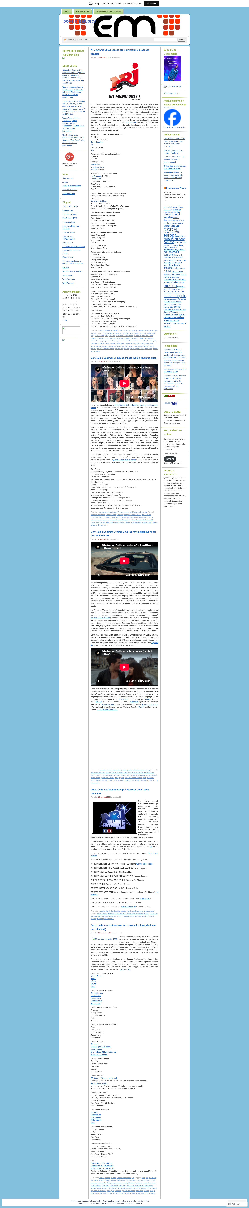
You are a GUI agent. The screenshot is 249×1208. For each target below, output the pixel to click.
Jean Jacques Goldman (140, 520)
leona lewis (149, 1185)
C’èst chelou (145, 899)
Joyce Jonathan (97, 142)
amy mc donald (151, 1178)
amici (176, 207)
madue (112, 343)
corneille (107, 517)
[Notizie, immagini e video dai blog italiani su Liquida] (71, 333)
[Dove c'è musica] (172, 125)
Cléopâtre (95, 1044)
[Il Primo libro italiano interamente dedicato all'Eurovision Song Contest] (63, 58)
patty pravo (173, 299)
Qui (151, 847)
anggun (127, 515)
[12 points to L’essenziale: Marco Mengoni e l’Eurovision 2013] (172, 80)
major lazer (129, 343)
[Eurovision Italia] (171, 93)
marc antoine (112, 1188)
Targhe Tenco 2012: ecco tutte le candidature (73, 128)
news (130, 770)
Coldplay (94, 1183)
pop (156, 330)
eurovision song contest (174, 240)
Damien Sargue (121, 517)
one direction (100, 346)
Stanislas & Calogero (99, 1055)
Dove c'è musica (80, 21)
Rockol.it (65, 267)
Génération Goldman (99, 201)
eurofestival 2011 (171, 230)
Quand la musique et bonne (124, 460)
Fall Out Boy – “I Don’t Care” (102, 1163)
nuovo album (174, 292)
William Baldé (96, 1120)
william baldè (131, 1193)
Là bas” (99, 702)
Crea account (67, 178)
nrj (92, 1191)
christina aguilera (131, 1180)
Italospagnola (67, 243)
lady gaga (115, 341)
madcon (93, 1188)
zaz (150, 349)
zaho (147, 349)
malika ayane (169, 277)
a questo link (131, 123)
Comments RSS (83, 40)
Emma (169, 223)
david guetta (102, 1183)
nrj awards (126, 916)
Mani (97, 522)
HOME (67, 12)
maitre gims (120, 343)
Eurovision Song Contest (108, 12)
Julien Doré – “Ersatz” (99, 1083)
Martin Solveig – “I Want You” (102, 1166)
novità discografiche (137, 512)
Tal (92, 145)
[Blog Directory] (169, 396)
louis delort (142, 341)
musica (151, 330)
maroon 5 (136, 343)
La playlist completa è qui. (107, 710)
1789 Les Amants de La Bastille (118, 333)
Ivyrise (121, 778)
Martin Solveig (96, 1001)
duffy (108, 1183)
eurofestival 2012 (171, 232)
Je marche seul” (108, 704)
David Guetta (96, 996)
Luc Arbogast (96, 176)
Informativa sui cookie (133, 1204)
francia (134, 330)
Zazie (93, 986)
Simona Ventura (170, 312)
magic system (102, 1188)
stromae (118, 349)
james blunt (147, 1183)
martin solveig (123, 1188)
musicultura (181, 286)
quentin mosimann (128, 1191)
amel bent (143, 333)
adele (166, 207)
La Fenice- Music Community (73, 247)
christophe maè (147, 336)
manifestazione (143, 330)
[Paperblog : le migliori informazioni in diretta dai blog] (171, 405)
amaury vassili (111, 515)
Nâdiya (93, 981)
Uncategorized (149, 911)
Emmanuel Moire (97, 167)
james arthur (135, 338)
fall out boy (131, 1183)
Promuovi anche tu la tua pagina (174, 127)
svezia (167, 317)
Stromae (94, 170)
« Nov (64, 320)
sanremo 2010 (169, 310)
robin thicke (133, 346)
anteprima (108, 330)
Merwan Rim (104, 522)
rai (179, 299)
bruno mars (120, 336)
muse (93, 346)
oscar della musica (137, 916)
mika (142, 343)
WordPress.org (68, 283)
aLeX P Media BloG (70, 206)
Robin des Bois (122, 346)
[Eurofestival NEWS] (172, 87)
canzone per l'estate (172, 212)
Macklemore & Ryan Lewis (100, 343)
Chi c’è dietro (82, 12)
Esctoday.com (67, 210)
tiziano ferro (174, 320)
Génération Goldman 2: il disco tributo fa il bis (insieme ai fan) (73, 72)
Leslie (93, 522)
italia (119, 770)
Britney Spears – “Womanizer (102, 1168)
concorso (122, 330)
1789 (104, 333)
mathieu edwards (134, 1188)
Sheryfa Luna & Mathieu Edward (103, 1052)
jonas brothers (96, 1185)
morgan (180, 282)
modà (174, 282)
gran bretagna (172, 266)
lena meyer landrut (179, 274)
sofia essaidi (146, 522)
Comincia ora (151, 3)
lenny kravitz (139, 1185)
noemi (174, 289)
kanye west (114, 1185)
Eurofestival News (176, 188)
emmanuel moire (103, 338)
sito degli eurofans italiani (72, 271)
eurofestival (172, 225)
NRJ (121, 969)
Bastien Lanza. (135, 515)
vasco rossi (180, 323)
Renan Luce (95, 1004)
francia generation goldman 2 (106, 520)
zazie (142, 1193)
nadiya (154, 1188)
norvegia (180, 289)
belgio (178, 210)
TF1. (129, 969)
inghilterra (181, 268)
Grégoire (94, 1112)
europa (128, 330)
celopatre (111, 913)
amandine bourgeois (98, 515)
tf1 (98, 919)
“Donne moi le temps (144, 864)
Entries (71, 40)
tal (122, 349)
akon (143, 1178)
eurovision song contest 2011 (173, 246)
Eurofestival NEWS (69, 218)
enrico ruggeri (177, 223)
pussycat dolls (149, 916)
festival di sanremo (171, 253)
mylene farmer (116, 916)
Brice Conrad (96, 179)
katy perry (102, 341)
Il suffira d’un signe (150, 704)
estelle (125, 1183)
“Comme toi (134, 702)
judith (151, 520)
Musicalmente (67, 257)
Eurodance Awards (69, 214)
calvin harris (128, 336)
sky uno (174, 315)
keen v (109, 341)
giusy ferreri (169, 265)
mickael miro (114, 522)
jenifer (152, 913)
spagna (181, 314)
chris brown (121, 1180)
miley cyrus (149, 343)
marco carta (175, 279)
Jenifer (93, 979)
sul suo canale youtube (100, 618)
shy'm (127, 780)
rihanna (93, 919)
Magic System (96, 1049)
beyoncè (102, 1180)
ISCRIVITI (170, 459)
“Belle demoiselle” (128, 907)
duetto (182, 220)
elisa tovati (131, 517)
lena (169, 274)
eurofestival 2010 (171, 228)
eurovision (181, 236)
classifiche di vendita (113, 911)
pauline (127, 522)
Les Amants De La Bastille (129, 341)
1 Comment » (102, 525)
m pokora (150, 778)
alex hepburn (134, 333)
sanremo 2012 (181, 309)
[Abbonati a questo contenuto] (165, 188)
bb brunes (94, 1180)
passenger (109, 346)
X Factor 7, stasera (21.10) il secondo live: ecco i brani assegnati (174, 159)
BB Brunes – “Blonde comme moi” (104, 1078)
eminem (93, 338)
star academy (104, 1193)
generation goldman (116, 338)
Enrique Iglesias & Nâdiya (101, 1047)
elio (165, 223)
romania (174, 304)
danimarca (168, 220)
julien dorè (105, 1185)
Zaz (92, 150)
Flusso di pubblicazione (71, 186)
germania (177, 262)
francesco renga (180, 260)
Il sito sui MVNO (68, 232)
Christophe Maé (97, 993)
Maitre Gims (95, 164)
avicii (149, 333)
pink (115, 346)
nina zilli (167, 289)
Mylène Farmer (97, 976)
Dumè (135, 775)
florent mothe (95, 778)
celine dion (137, 336)
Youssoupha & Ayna (137, 349)
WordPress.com (68, 194)
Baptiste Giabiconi (136, 772)
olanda (166, 299)
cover (115, 512)
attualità (115, 330)
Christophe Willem (97, 517)
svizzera (174, 317)
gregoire (127, 338)
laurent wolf (130, 1185)
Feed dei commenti (69, 190)
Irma (116, 778)
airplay (101, 330)
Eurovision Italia (68, 222)
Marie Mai (94, 780)
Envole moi (123, 699)
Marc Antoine (96, 1115)
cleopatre (153, 1180)
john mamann (145, 338)
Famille (148, 699)
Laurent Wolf (96, 998)
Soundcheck (67, 275)
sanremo (175, 306)
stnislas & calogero (116, 1193)
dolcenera (176, 220)
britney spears (110, 336)
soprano (154, 522)
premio (93, 333)
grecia (175, 268)
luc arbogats (151, 341)
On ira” (141, 707)
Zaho (93, 1123)
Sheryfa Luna (96, 1117)
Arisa (173, 209)
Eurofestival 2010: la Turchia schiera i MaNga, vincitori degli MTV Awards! (73, 103)
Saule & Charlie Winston (105, 349)
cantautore (103, 770)
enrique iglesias (132, 913)
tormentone (170, 323)
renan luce (139, 1191)
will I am (126, 349)
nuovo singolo (175, 296)
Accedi (65, 182)
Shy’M (93, 984)
